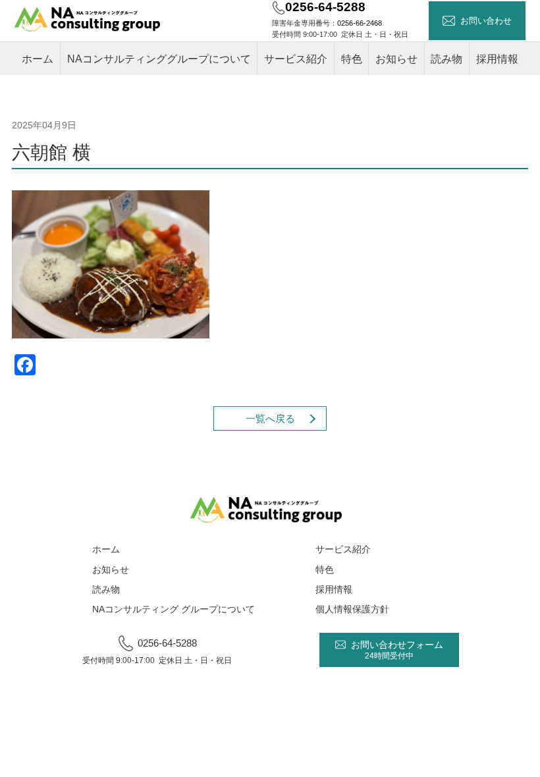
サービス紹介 (295, 59)
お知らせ (396, 59)
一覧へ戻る (270, 419)
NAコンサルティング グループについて (173, 609)
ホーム (37, 59)
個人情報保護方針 (352, 609)
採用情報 (497, 59)
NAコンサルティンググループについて (159, 59)
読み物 (446, 59)
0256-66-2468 (359, 23)
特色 (351, 59)
